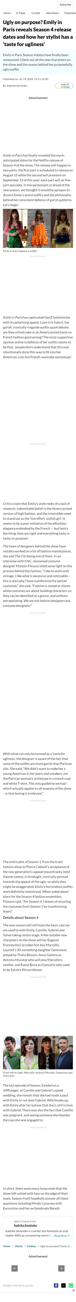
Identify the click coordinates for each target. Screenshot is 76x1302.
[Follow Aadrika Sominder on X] (31, 85)
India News (52, 12)
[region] (38, 126)
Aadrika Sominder (25, 1225)
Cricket (36, 12)
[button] (14, 1268)
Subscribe (65, 4)
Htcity (18, 1246)
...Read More (60, 1235)
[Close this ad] (73, 1290)
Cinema (31, 1246)
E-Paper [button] (21, 12)
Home (7, 12)
